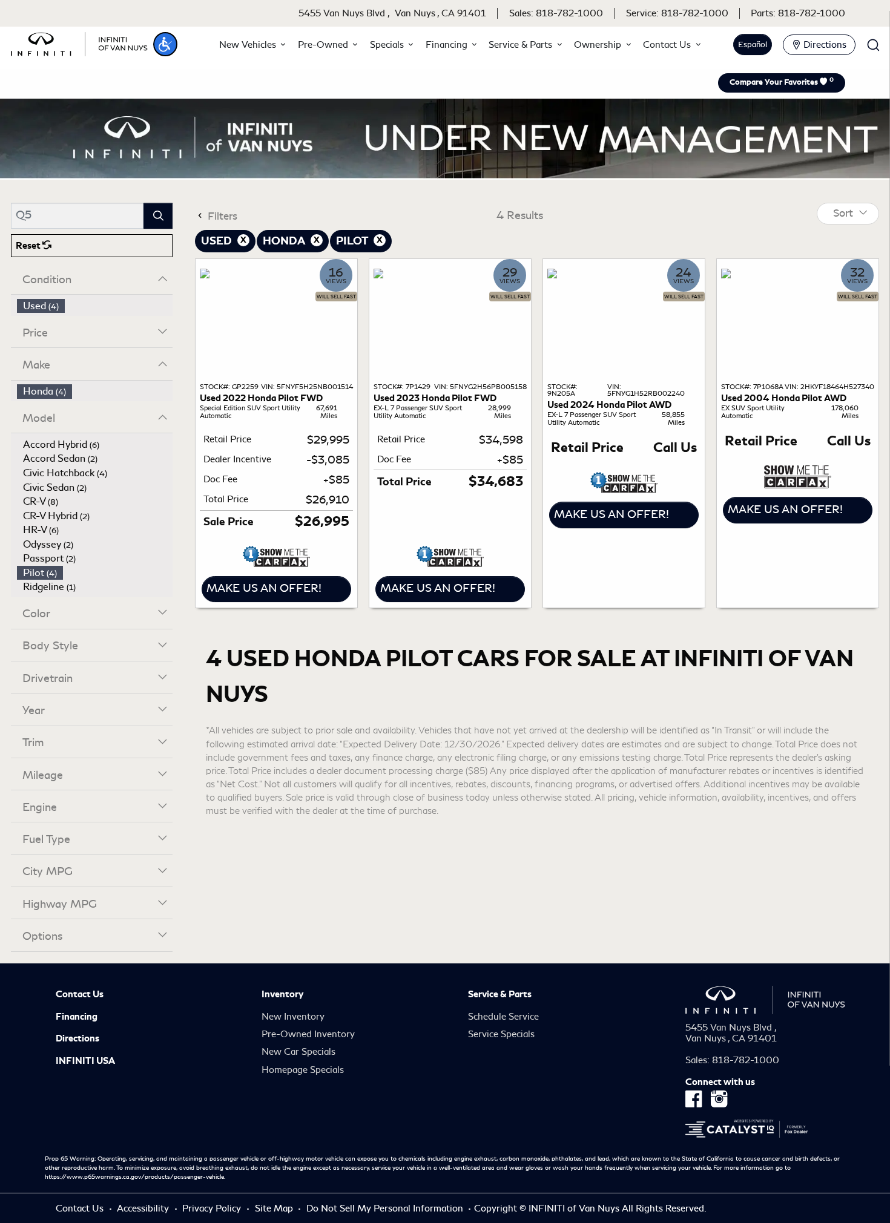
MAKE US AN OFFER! (263, 588)
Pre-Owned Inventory (308, 1034)
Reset (29, 245)
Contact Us (80, 994)
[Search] (158, 216)
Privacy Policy (212, 1208)
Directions (77, 1038)
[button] (165, 44)
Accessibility (144, 1208)
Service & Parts (500, 994)
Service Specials (501, 1034)
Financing (76, 1016)
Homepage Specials (303, 1069)
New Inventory (293, 1016)
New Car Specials (298, 1051)
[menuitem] (95, 306)
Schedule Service (503, 1016)
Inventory (282, 994)
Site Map (275, 1208)
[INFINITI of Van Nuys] (79, 42)
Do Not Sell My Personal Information (386, 1208)
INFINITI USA (85, 1060)
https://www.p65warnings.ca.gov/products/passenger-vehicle (134, 1177)
